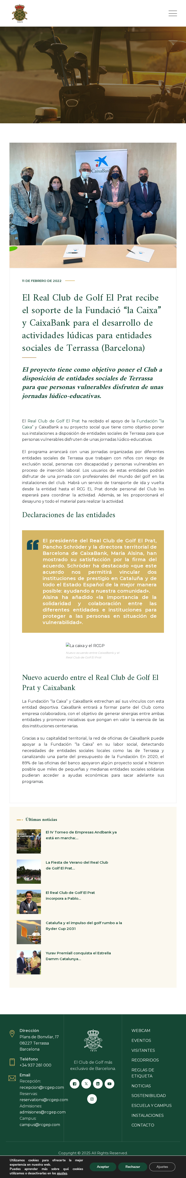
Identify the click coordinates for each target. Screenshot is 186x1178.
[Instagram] (92, 1099)
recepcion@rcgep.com (42, 1087)
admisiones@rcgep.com (43, 1112)
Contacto (143, 1125)
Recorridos (145, 1060)
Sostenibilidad (149, 1095)
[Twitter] (86, 1084)
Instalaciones (148, 1115)
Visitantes (143, 1050)
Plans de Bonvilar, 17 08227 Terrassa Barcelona (39, 1043)
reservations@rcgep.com (44, 1099)
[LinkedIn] (98, 1084)
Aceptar (103, 1166)
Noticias (141, 1086)
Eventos (141, 1040)
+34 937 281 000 (35, 1065)
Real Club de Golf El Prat (54, 421)
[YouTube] (109, 1084)
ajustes (62, 1173)
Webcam (141, 1030)
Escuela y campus (152, 1105)
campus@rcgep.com (40, 1124)
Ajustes (162, 1166)
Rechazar (132, 1166)
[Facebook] (74, 1084)
